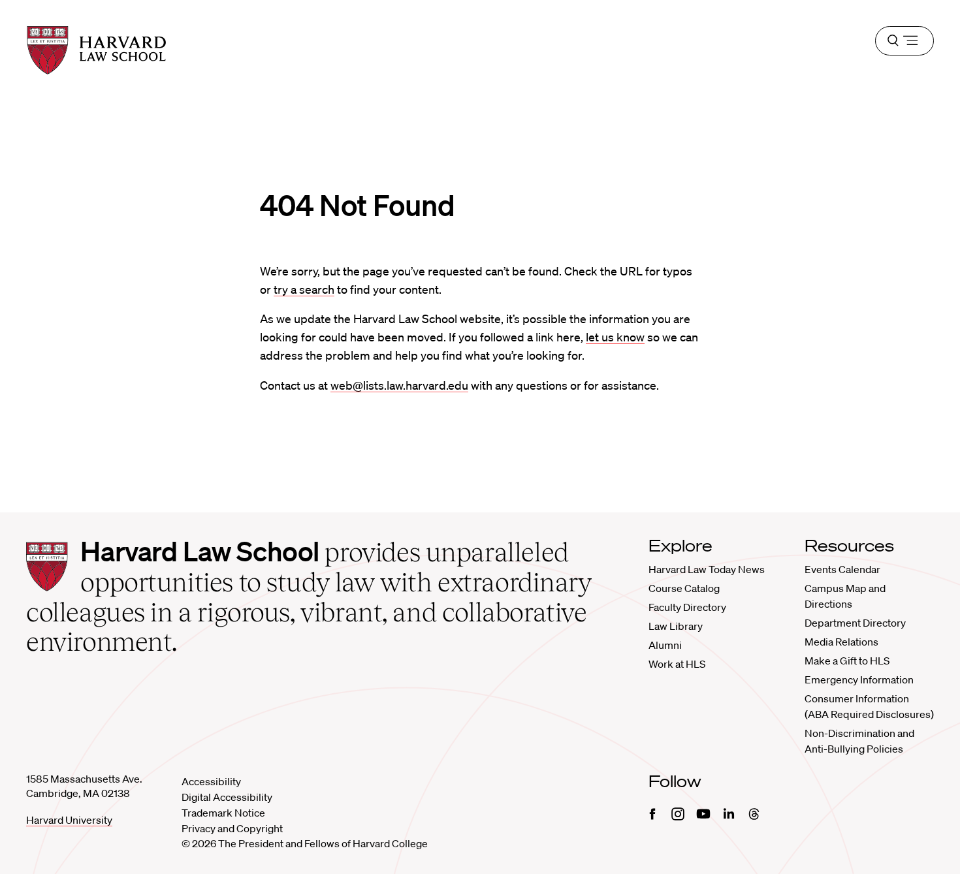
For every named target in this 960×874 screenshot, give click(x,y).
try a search (304, 289)
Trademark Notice (223, 812)
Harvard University (69, 819)
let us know (615, 337)
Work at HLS (676, 663)
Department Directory (855, 622)
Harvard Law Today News (706, 569)
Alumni (665, 644)
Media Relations (841, 641)
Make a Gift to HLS (847, 660)
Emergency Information (859, 679)
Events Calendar (842, 569)
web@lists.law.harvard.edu (399, 385)
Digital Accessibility (227, 797)
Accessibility (211, 781)
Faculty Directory (687, 607)
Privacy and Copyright (232, 828)
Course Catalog (684, 588)
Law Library (675, 625)
